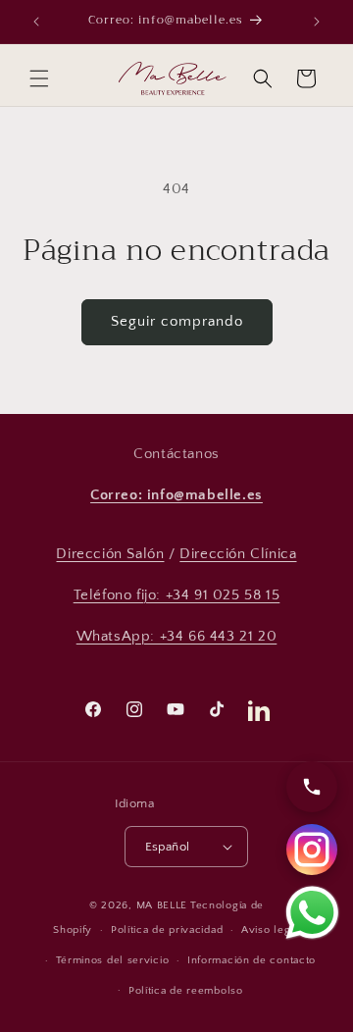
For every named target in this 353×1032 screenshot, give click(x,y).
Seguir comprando (177, 321)
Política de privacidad (167, 930)
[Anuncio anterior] (36, 21)
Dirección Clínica (237, 553)
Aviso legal (270, 930)
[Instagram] (311, 849)
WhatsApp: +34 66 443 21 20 (176, 636)
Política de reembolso (185, 991)
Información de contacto (251, 960)
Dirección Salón (110, 553)
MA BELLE (162, 905)
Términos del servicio (113, 960)
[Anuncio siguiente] (316, 21)
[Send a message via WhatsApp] (312, 913)
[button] (39, 78)
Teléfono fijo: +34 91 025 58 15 (177, 595)
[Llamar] (311, 786)
